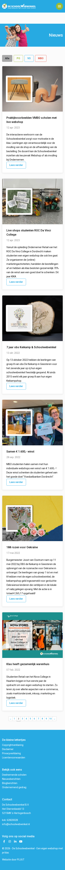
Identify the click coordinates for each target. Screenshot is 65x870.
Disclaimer (8, 749)
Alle (7, 58)
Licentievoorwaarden (13, 757)
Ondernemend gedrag (14, 787)
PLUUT (20, 859)
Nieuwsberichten (11, 779)
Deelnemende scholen (14, 774)
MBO (41, 58)
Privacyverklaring (11, 753)
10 (50, 718)
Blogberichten (9, 783)
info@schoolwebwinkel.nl (16, 824)
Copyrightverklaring (12, 745)
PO (18, 58)
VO (29, 58)
